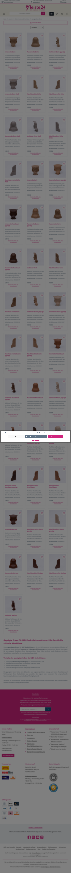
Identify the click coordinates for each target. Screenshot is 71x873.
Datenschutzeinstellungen (16, 437)
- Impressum (35, 440)
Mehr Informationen (60, 433)
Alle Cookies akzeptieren (55, 437)
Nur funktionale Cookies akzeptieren (36, 437)
